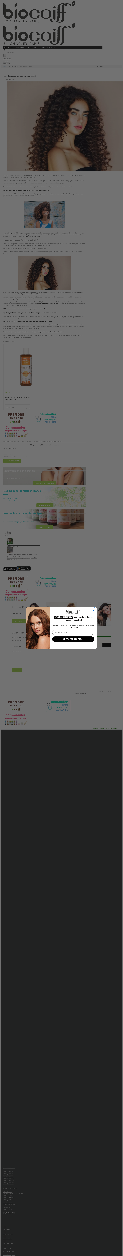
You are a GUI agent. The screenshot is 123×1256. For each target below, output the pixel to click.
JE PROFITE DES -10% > (73, 639)
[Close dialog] (94, 609)
